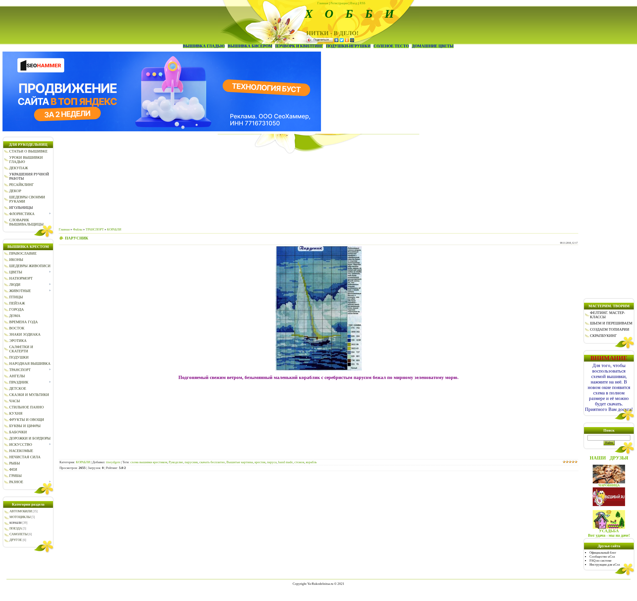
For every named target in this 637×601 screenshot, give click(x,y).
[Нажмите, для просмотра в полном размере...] (318, 370)
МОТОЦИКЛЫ (20, 517)
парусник (191, 462)
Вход (353, 3)
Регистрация (339, 3)
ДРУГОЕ (15, 540)
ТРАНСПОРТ (95, 229)
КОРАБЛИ (15, 522)
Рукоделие (176, 462)
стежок (299, 462)
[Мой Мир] (352, 40)
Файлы (77, 229)
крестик (260, 462)
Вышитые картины (239, 462)
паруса (272, 462)
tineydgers (113, 462)
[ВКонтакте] (336, 40)
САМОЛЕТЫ (18, 534)
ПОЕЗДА (15, 528)
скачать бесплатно (212, 462)
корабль (311, 462)
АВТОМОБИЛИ (20, 511)
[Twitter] (341, 40)
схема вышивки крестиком (148, 462)
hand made (285, 462)
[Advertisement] (318, 189)
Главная (322, 3)
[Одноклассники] (347, 40)
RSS (362, 3)
